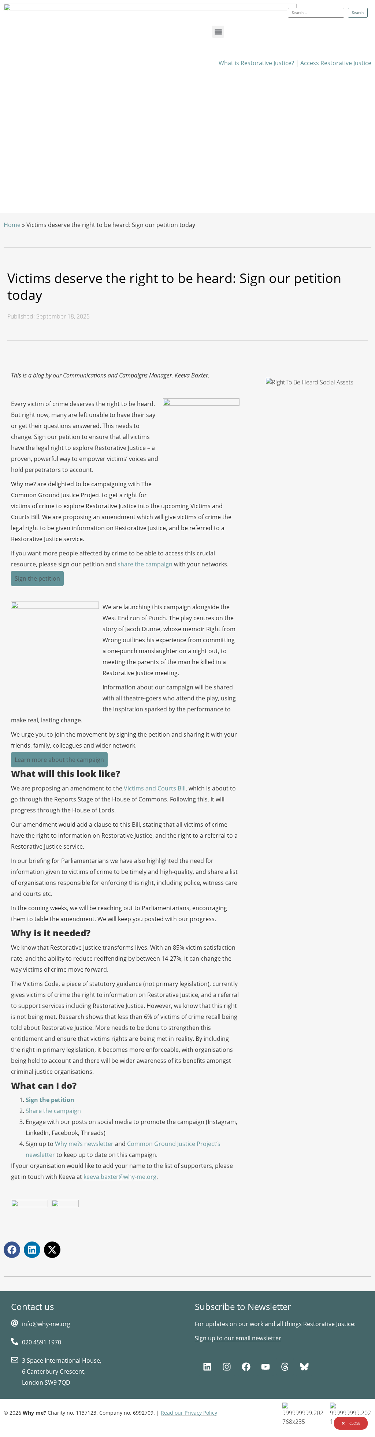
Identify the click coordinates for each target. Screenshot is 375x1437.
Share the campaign (53, 1111)
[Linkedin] (207, 1366)
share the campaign (145, 564)
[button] (218, 32)
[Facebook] (246, 1366)
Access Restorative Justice (335, 63)
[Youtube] (265, 1366)
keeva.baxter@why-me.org (119, 1177)
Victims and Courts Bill (155, 788)
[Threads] (285, 1366)
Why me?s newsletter (84, 1144)
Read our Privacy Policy (189, 1412)
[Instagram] (226, 1366)
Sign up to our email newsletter (238, 1338)
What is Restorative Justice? (256, 63)
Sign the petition (50, 1100)
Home (12, 225)
